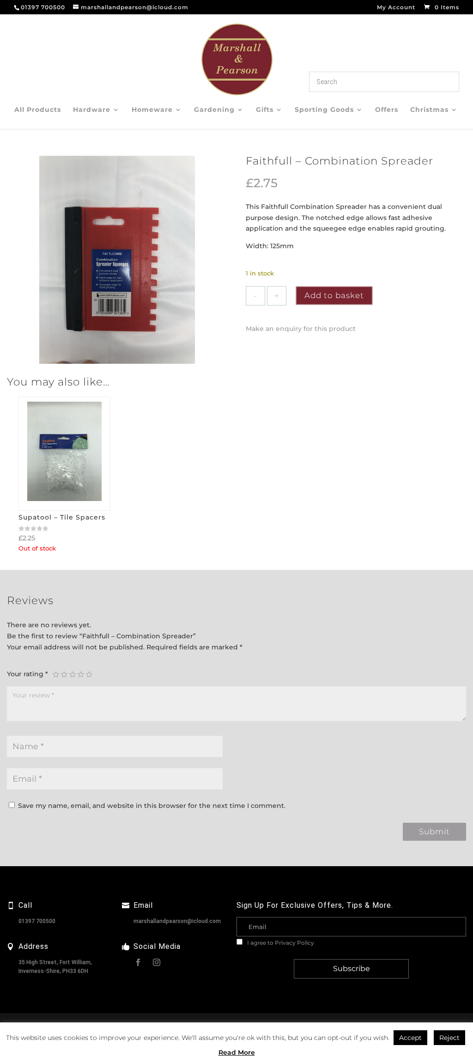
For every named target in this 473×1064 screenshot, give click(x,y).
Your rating (27, 674)
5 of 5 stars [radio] (89, 674)
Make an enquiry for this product (301, 328)
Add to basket (334, 295)
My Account (396, 8)
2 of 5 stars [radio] (64, 674)
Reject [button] (449, 1037)
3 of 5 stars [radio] (72, 674)
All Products (37, 110)
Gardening (214, 110)
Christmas (429, 110)
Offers (386, 110)
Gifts (264, 110)
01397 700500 (36, 921)
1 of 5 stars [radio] (56, 674)
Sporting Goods (324, 110)
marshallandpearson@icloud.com (177, 921)
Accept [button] (410, 1037)
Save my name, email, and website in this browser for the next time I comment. (151, 805)
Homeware (152, 110)
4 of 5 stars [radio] (81, 674)
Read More (236, 1052)
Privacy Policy (294, 942)
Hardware (91, 110)
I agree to (280, 942)
